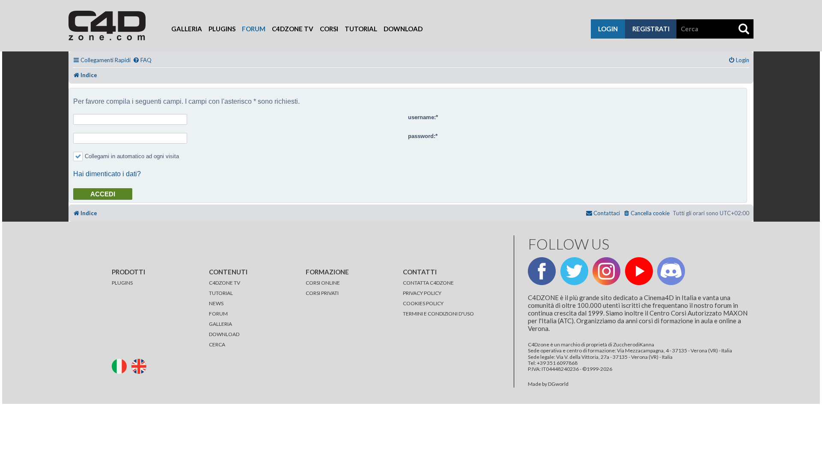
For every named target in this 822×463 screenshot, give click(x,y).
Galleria (186, 29)
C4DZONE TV (224, 283)
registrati (651, 29)
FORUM (218, 313)
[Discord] (671, 271)
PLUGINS (122, 283)
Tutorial (361, 29)
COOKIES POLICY (423, 303)
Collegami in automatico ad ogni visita (132, 156)
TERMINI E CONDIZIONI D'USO (438, 313)
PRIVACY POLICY (422, 293)
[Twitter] (574, 271)
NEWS (216, 303)
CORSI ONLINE (323, 283)
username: (422, 117)
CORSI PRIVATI (322, 293)
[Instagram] (606, 271)
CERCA (217, 344)
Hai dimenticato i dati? (107, 173)
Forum (253, 29)
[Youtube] (639, 271)
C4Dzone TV (292, 29)
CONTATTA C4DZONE (428, 283)
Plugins (221, 29)
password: (421, 136)
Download (403, 29)
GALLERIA (220, 324)
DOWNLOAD (224, 334)
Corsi (329, 29)
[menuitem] (142, 60)
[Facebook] (542, 271)
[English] (140, 365)
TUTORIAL (221, 293)
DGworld (558, 384)
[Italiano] (121, 365)
